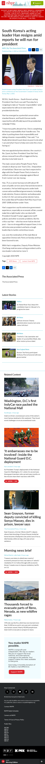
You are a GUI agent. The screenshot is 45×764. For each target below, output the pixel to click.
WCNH (6, 727)
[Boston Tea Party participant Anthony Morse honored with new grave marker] (9, 353)
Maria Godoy (8, 620)
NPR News (13, 261)
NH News (20, 317)
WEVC (6, 729)
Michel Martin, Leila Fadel (12, 555)
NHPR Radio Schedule (11, 711)
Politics (19, 301)
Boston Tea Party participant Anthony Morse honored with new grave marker (29, 354)
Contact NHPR (9, 706)
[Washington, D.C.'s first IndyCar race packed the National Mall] (21, 387)
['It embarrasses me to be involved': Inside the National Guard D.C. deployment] (21, 437)
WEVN (6, 736)
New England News (23, 349)
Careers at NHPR (9, 715)
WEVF (6, 731)
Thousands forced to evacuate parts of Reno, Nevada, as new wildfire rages (20, 609)
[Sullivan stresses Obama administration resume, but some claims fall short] (9, 321)
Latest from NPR (28, 261)
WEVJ (6, 734)
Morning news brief (18, 550)
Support (38, 3)
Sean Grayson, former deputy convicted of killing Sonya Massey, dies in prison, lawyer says (22, 518)
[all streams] (42, 761)
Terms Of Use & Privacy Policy (14, 720)
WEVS (6, 741)
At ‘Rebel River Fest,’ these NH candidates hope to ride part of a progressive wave (28, 307)
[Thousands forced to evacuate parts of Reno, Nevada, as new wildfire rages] (21, 590)
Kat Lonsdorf (8, 466)
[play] (3, 761)
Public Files (7, 724)
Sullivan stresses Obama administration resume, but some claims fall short (28, 323)
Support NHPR (16, 672)
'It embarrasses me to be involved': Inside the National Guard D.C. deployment (21, 456)
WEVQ (6, 739)
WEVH (6, 732)
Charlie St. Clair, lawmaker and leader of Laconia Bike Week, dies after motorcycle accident (29, 339)
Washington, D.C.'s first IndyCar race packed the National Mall (21, 404)
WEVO (6, 737)
